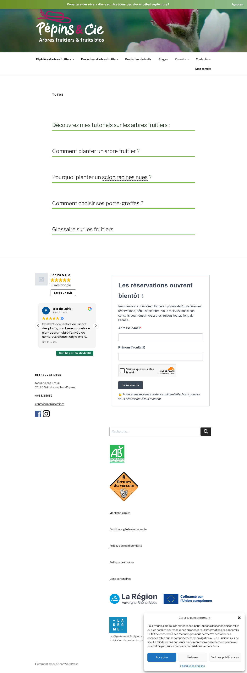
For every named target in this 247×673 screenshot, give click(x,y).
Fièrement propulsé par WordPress (56, 663)
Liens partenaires (120, 578)
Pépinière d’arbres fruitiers (53, 59)
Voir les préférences (225, 657)
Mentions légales (119, 512)
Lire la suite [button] (49, 342)
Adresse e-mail (129, 328)
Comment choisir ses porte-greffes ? (97, 203)
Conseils (180, 59)
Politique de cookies (192, 665)
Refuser (192, 657)
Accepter (162, 657)
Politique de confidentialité (125, 545)
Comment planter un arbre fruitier (94, 151)
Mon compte (203, 68)
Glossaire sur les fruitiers (82, 229)
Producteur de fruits (138, 59)
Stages (163, 59)
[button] (239, 618)
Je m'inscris (130, 385)
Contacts (202, 59)
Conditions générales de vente (128, 529)
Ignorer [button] (237, 4)
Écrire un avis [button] (63, 293)
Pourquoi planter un (77, 177)
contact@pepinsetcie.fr (49, 403)
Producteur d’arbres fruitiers (99, 59)
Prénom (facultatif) (131, 347)
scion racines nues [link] (125, 177)
